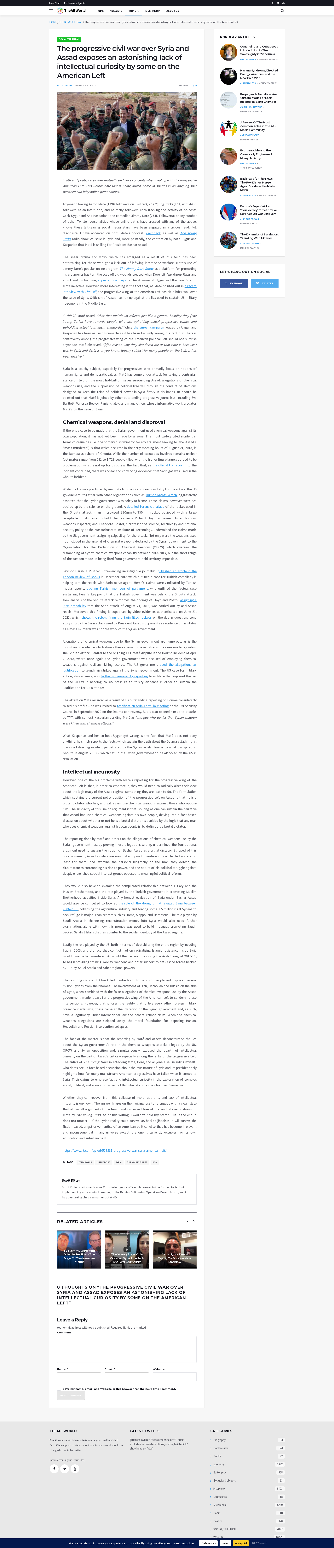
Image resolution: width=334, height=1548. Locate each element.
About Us (172, 11)
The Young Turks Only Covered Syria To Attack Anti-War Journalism (127, 1258)
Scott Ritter (64, 85)
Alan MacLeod (248, 83)
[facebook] (272, 3)
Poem (216, 1513)
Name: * (62, 1369)
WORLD (218, 1537)
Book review (220, 1448)
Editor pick (219, 1472)
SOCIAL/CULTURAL (70, 22)
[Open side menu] (51, 11)
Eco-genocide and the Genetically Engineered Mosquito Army (256, 154)
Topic (132, 11)
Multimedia (220, 1505)
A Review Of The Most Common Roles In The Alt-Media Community (257, 126)
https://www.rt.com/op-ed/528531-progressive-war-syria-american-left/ (114, 1150)
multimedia (152, 11)
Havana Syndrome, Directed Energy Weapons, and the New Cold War (259, 74)
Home (100, 11)
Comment (64, 1332)
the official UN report (168, 465)
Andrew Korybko (249, 135)
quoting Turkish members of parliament (117, 588)
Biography (219, 1440)
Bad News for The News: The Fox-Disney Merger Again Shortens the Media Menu (257, 184)
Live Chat (54, 3)
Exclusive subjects (74, 3)
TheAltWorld (74, 10)
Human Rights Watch (161, 495)
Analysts (116, 11)
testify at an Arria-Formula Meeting (143, 706)
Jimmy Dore (103, 1162)
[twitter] (278, 3)
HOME (53, 22)
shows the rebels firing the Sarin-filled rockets (117, 617)
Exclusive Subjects (224, 1480)
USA (155, 1162)
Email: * (110, 1369)
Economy (218, 1464)
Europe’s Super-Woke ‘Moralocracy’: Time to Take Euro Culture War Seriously (258, 210)
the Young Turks (137, 1162)
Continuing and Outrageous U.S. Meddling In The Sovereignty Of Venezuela (259, 50)
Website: (159, 1369)
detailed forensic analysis (145, 506)
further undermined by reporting (124, 676)
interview (219, 1488)
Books (217, 1456)
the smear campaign (149, 327)
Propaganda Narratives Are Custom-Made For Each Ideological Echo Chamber (258, 98)
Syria (119, 1162)
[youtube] (283, 3)
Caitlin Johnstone (251, 107)
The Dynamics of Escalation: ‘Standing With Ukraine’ (259, 236)
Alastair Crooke (249, 219)
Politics (217, 1521)
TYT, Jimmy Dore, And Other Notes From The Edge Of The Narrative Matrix (79, 1256)
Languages (220, 1497)
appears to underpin (113, 280)
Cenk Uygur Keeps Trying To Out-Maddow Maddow (175, 1258)
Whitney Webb (248, 59)
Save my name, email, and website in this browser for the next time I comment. (119, 1388)
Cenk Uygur (85, 1162)
